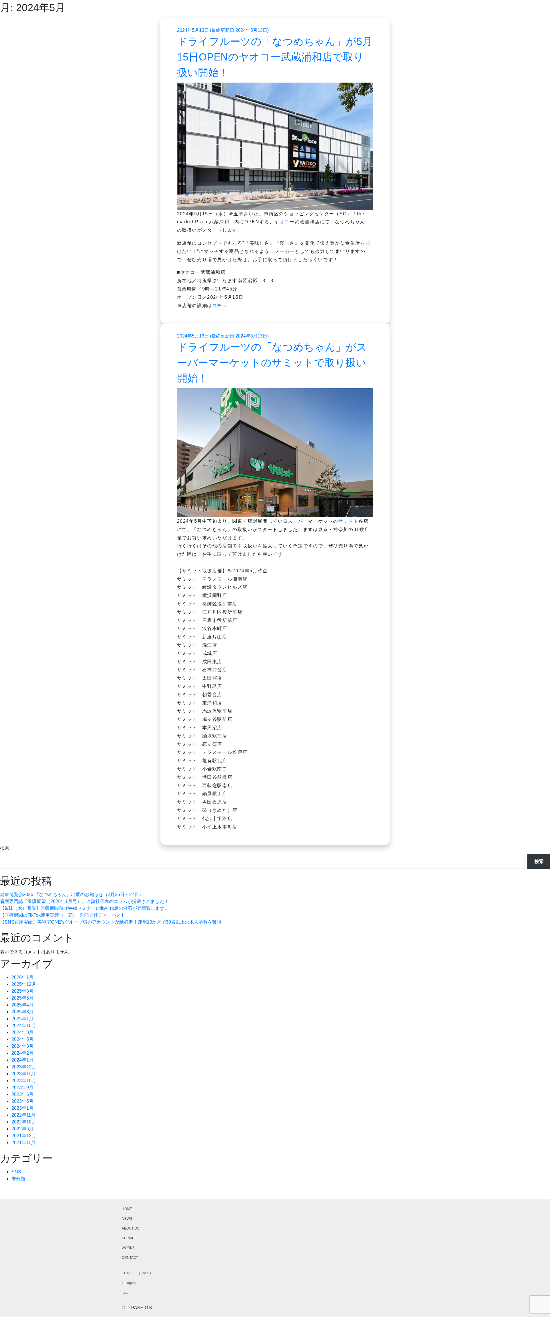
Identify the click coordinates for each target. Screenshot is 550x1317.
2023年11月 (23, 1073)
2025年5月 (22, 998)
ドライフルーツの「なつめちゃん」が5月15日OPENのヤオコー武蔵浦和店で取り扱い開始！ (274, 57)
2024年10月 (23, 1025)
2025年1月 (22, 1018)
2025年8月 (22, 991)
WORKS (128, 1248)
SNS (16, 1171)
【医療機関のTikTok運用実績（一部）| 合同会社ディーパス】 (62, 915)
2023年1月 (22, 1108)
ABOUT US (130, 1228)
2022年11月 (23, 1115)
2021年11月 (23, 1142)
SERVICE (129, 1238)
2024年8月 (22, 1032)
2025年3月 (22, 1011)
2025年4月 (22, 1004)
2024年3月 (22, 1046)
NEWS (127, 1219)
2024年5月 (22, 1039)
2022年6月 (22, 1128)
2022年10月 (23, 1121)
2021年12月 (23, 1135)
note (125, 1293)
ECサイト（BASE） (137, 1273)
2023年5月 (22, 1101)
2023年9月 (22, 1087)
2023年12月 (23, 1066)
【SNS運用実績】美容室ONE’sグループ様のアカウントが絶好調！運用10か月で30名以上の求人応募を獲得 (110, 922)
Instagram (129, 1283)
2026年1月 (22, 977)
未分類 (18, 1178)
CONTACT (130, 1258)
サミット (348, 521)
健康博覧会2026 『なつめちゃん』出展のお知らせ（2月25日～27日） (72, 894)
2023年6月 (22, 1094)
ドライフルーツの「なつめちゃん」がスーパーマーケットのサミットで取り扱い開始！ (272, 362)
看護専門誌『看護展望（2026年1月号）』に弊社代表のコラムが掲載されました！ (84, 901)
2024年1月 (22, 1059)
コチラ (219, 305)
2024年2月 (22, 1053)
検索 (4, 848)
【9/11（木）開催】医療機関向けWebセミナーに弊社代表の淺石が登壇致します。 (84, 908)
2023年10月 (23, 1080)
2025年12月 (23, 984)
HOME (127, 1209)
